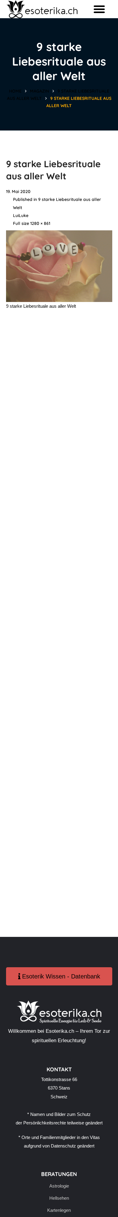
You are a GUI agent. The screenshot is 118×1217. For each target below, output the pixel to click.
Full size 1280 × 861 (31, 223)
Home (15, 91)
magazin (39, 91)
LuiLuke (20, 215)
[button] (99, 9)
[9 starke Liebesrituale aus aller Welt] (59, 234)
